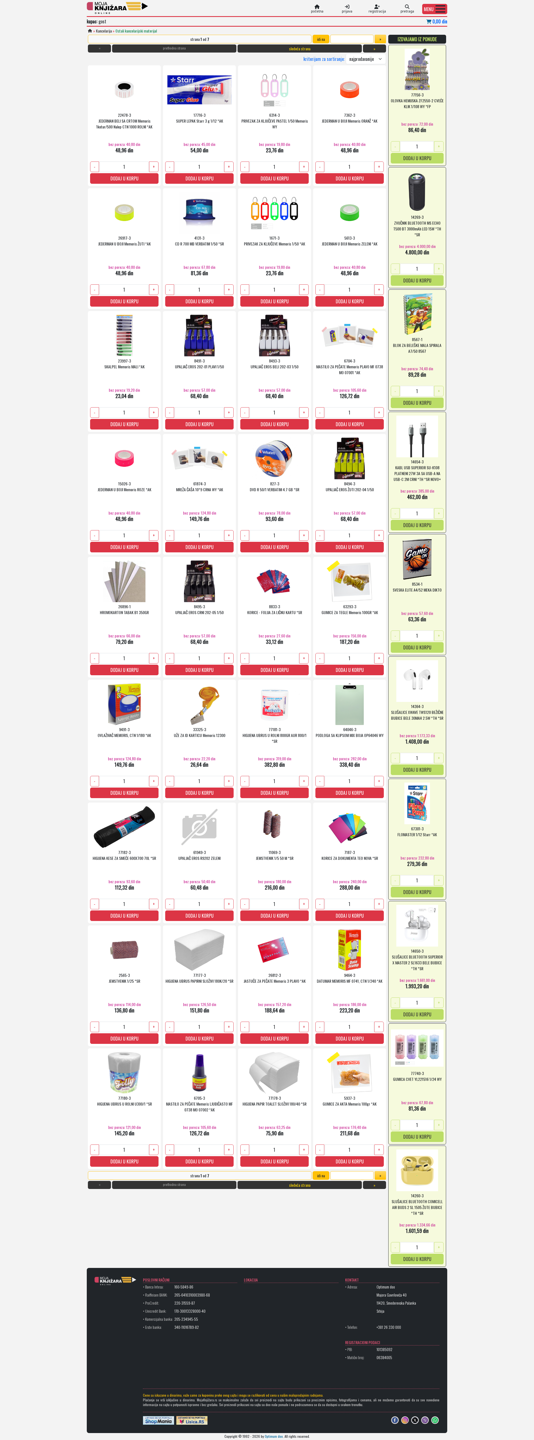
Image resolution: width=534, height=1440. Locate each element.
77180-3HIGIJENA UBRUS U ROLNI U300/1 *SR (124, 1101)
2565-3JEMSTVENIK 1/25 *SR (124, 978)
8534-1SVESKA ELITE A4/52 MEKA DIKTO (417, 587)
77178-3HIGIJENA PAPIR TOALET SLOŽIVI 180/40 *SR (274, 1101)
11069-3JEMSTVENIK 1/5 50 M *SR (274, 855)
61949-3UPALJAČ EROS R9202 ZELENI (199, 855)
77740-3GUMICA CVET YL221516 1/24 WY (417, 1076)
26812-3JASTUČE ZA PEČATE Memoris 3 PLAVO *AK (275, 978)
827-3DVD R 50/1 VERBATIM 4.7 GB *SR (274, 486)
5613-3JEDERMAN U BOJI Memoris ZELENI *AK (349, 241)
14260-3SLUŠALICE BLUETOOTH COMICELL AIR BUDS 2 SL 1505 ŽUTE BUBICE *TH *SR (417, 1204)
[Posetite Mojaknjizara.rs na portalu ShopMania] (158, 1420)
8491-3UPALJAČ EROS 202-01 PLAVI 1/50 (199, 363)
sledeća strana (299, 48)
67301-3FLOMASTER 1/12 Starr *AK (417, 831)
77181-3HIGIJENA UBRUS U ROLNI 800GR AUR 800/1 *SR (274, 735)
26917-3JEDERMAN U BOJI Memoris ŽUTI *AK (124, 241)
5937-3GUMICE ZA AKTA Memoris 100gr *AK (350, 1101)
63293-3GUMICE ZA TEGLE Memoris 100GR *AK (350, 609)
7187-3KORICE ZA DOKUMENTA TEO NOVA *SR (350, 855)
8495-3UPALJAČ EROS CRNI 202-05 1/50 (199, 609)
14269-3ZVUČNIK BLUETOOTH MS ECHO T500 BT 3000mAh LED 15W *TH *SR (417, 225)
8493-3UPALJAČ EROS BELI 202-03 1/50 (274, 363)
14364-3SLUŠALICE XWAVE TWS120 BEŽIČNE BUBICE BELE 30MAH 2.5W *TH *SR (417, 712)
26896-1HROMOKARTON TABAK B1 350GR (124, 609)
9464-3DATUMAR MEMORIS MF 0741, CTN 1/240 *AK (349, 978)
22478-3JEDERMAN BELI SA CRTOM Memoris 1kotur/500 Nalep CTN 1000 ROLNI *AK (124, 121)
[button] (434, 9)
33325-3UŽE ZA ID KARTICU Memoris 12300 (199, 732)
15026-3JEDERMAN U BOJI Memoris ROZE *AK (124, 486)
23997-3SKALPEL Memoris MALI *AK (124, 363)
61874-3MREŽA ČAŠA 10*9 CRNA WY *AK (199, 486)
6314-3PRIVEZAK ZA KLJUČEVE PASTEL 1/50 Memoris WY (274, 121)
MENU (429, 9)
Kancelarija (104, 31)
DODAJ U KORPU (124, 178)
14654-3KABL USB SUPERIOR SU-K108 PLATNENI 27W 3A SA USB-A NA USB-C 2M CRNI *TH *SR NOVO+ (417, 470)
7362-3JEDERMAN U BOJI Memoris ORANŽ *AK (349, 118)
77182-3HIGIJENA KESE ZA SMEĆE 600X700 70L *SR (124, 855)
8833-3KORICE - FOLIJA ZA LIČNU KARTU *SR (274, 609)
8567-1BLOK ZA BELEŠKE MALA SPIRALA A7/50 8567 (417, 345)
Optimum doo (274, 1436)
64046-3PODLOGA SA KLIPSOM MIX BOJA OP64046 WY (350, 732)
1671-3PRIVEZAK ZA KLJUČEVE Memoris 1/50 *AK (274, 241)
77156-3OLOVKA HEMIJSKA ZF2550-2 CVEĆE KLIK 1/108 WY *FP (417, 100)
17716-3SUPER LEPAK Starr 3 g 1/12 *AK (199, 118)
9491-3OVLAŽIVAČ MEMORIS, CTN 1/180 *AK (124, 732)
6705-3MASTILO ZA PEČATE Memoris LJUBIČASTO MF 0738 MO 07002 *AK (199, 1104)
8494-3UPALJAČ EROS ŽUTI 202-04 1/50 (350, 486)
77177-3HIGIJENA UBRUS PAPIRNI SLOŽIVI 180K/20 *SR (199, 978)
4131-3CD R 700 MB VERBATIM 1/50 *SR (199, 241)
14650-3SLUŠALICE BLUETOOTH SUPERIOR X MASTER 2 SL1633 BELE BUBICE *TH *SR (417, 959)
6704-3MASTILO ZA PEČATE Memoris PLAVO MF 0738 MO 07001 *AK (349, 366)
